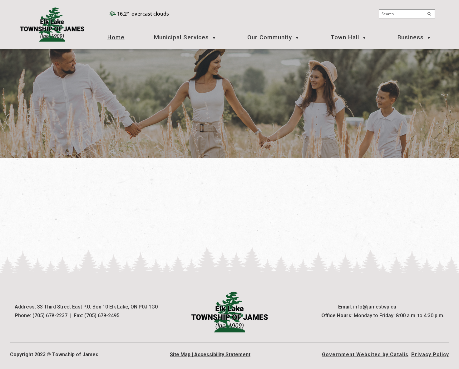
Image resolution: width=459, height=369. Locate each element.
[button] (429, 14)
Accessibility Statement (222, 354)
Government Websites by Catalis (365, 354)
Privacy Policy (430, 354)
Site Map (180, 354)
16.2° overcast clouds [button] (143, 13)
